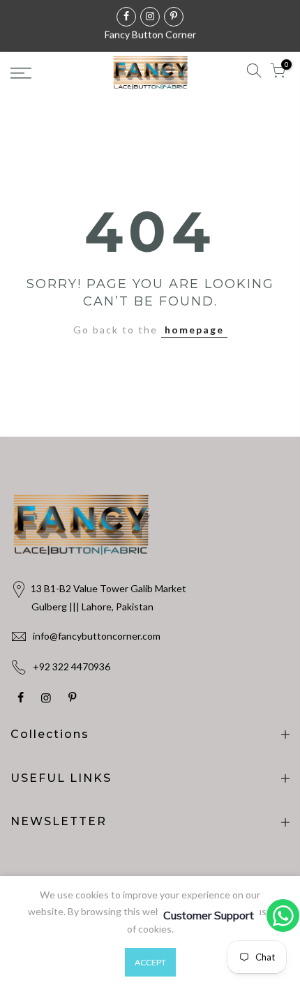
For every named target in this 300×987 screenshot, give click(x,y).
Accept (150, 962)
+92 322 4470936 (71, 666)
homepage (194, 330)
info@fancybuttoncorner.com (96, 636)
